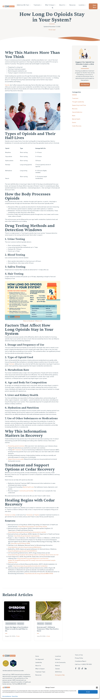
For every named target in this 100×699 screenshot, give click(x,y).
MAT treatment (16, 449)
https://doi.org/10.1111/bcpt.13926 (20, 543)
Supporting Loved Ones (79, 105)
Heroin (7, 178)
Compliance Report (80, 661)
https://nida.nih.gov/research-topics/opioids (26, 536)
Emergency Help (60, 675)
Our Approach (39, 659)
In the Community (60, 662)
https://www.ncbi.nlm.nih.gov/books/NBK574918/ (38, 573)
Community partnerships (26, 491)
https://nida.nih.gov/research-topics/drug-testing (32, 526)
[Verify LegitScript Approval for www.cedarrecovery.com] (13, 663)
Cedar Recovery (76, 126)
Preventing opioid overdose (16, 446)
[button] (97, 687)
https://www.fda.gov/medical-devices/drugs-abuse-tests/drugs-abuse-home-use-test (33, 554)
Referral (57, 665)
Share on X (39, 321)
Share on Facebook (28, 321)
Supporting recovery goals (16, 459)
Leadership (38, 662)
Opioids (7, 85)
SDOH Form (58, 672)
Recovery (74, 108)
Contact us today (10, 515)
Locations (58, 656)
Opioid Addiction (77, 112)
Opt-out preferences (6, 696)
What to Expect (40, 668)
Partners (57, 659)
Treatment (75, 98)
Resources (38, 675)
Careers (57, 668)
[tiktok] (82, 668)
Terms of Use (79, 655)
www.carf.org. (6, 674)
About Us (38, 665)
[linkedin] (85, 668)
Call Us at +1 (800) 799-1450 (83, 664)
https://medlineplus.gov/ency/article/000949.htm (22, 551)
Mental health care (28, 487)
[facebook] (76, 668)
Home (37, 656)
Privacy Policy (15, 696)
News (73, 115)
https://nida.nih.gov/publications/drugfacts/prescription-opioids (27, 532)
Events (74, 122)
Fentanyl (11, 364)
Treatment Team (40, 672)
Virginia (36, 515)
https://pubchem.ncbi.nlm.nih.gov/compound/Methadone (24, 547)
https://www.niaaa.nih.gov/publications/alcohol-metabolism (30, 566)
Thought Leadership (78, 102)
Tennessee (29, 515)
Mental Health (76, 119)
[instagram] (79, 668)
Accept (88, 691)
